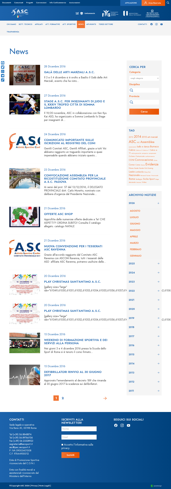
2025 (132, 263)
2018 (131, 327)
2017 (131, 336)
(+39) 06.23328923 (23, 441)
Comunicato (140, 156)
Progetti (29, 2)
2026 (132, 203)
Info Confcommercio (58, 2)
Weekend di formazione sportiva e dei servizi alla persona (75, 341)
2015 (144, 137)
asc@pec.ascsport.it (19, 447)
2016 (131, 345)
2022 (132, 291)
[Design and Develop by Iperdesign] (156, 485)
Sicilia (146, 179)
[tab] (144, 203)
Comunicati (18, 2)
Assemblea (147, 142)
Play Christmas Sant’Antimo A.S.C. (72, 310)
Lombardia (139, 171)
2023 (132, 281)
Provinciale (154, 175)
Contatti (142, 24)
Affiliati (39, 24)
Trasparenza (13, 31)
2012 (131, 381)
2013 (131, 137)
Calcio (132, 150)
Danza (143, 165)
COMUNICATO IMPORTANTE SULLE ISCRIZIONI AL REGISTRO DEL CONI (69, 141)
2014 (137, 136)
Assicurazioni (74, 2)
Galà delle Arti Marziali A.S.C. (69, 72)
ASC (132, 141)
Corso (132, 164)
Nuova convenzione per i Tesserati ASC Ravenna (73, 248)
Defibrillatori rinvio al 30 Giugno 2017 (73, 373)
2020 (132, 309)
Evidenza (151, 164)
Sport (152, 179)
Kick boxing (149, 168)
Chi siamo (11, 24)
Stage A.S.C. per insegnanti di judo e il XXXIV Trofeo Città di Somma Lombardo (74, 104)
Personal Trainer (145, 175)
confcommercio (150, 156)
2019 (131, 318)
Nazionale (134, 175)
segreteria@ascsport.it (21, 444)
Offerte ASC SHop (58, 214)
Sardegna (139, 179)
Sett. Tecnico (25, 24)
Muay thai (147, 172)
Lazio (132, 171)
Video (144, 182)
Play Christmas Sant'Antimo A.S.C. (72, 281)
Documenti (6, 2)
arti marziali (152, 137)
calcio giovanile (136, 153)
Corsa (155, 160)
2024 (132, 272)
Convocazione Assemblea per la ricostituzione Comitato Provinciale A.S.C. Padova (75, 178)
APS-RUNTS (91, 24)
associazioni (132, 147)
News (81, 24)
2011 (131, 391)
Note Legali (44, 485)
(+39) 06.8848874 (22, 434)
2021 (131, 300)
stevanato (132, 182)
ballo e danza (143, 146)
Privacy (34, 485)
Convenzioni (41, 2)
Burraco (154, 146)
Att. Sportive (69, 24)
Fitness (131, 168)
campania (145, 153)
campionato (152, 153)
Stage (157, 179)
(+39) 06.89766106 (23, 437)
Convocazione (144, 160)
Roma (132, 179)
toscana (138, 182)
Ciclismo (132, 156)
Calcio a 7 (146, 150)
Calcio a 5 (139, 150)
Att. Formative (52, 24)
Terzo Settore (106, 24)
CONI (131, 160)
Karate (136, 168)
